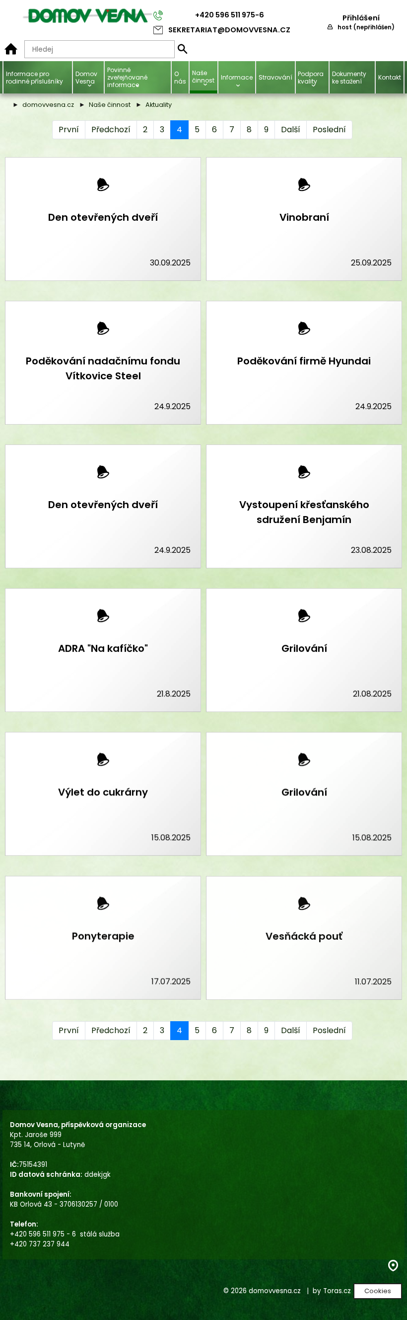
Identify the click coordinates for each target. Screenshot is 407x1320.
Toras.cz (337, 1291)
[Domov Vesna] (10, 49)
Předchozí (111, 129)
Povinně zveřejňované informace (127, 77)
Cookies (377, 1291)
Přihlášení (361, 18)
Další (290, 129)
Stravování (275, 77)
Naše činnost (110, 104)
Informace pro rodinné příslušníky (34, 78)
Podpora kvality (311, 78)
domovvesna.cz (48, 104)
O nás (180, 78)
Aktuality (158, 104)
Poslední (329, 129)
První (69, 129)
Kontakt (389, 77)
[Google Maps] (393, 1269)
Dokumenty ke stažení (349, 78)
